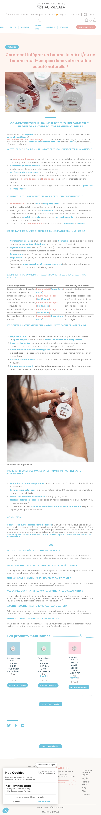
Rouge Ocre (57, 289)
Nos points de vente (19, 14)
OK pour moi (44, 802)
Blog (62, 14)
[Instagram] (85, 14)
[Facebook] (81, 14)
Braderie (64, 27)
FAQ (67, 14)
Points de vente (86, 783)
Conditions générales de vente (50, 807)
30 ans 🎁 (53, 14)
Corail (39, 292)
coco (46, 299)
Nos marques (37, 14)
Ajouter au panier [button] (17, 685)
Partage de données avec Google (19, 789)
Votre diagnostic (86, 27)
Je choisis (16, 802)
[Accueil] (50, 6)
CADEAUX (50, 27)
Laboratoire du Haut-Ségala (87, 772)
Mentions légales (50, 812)
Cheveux (25, 27)
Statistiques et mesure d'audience (19, 791)
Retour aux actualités (50, 746)
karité (40, 299)
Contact (75, 14)
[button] (91, 694)
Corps (13, 27)
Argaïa (85, 778)
